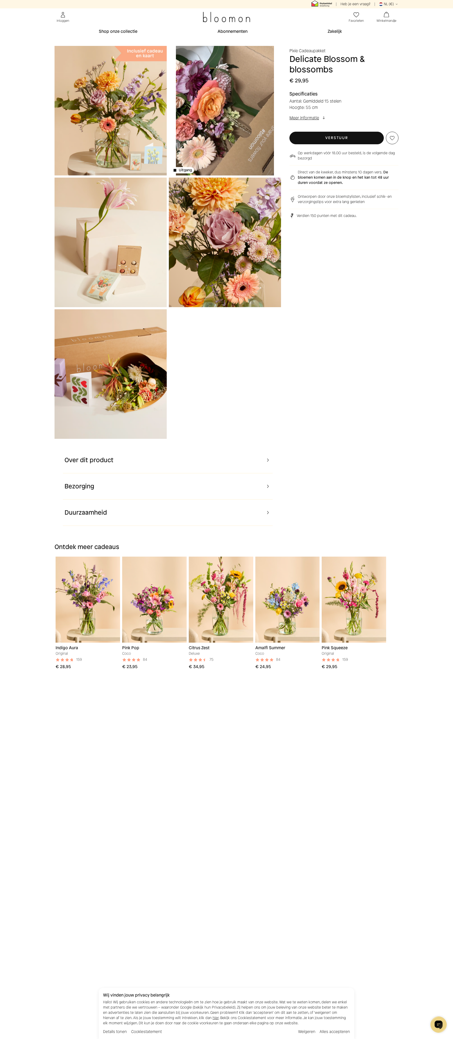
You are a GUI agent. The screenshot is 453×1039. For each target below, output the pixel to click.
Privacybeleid (223, 1007)
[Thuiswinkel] (321, 4)
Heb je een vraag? (355, 4)
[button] (336, 138)
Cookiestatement (146, 1031)
